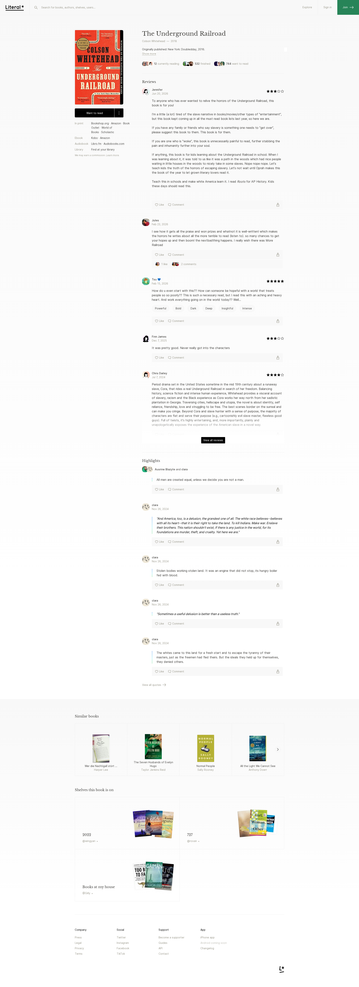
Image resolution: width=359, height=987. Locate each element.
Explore (307, 7)
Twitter (121, 937)
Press (78, 937)
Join (345, 7)
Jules (155, 220)
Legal (78, 942)
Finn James (159, 336)
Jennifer (157, 89)
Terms (78, 953)
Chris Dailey (159, 373)
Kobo (94, 137)
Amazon (116, 123)
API (160, 948)
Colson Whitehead (153, 41)
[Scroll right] (277, 749)
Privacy (79, 948)
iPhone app (207, 937)
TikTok (121, 953)
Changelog (207, 948)
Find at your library (103, 149)
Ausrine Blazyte (165, 469)
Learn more (112, 155)
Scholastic (107, 131)
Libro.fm (96, 143)
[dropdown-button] (118, 112)
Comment (178, 204)
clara (184, 469)
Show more (149, 53)
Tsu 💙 (156, 279)
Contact (164, 953)
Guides (163, 942)
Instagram (123, 942)
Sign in (327, 7)
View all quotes (151, 684)
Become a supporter (171, 937)
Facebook (123, 948)
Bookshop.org (100, 123)
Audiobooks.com (114, 143)
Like (161, 204)
